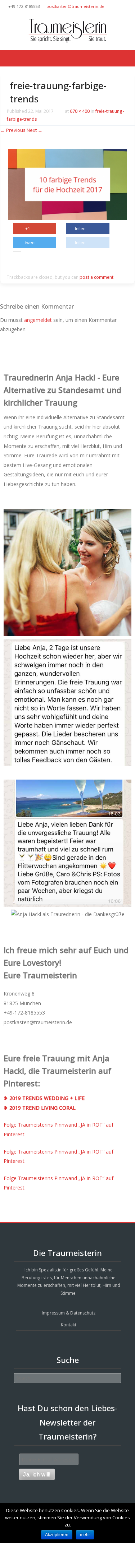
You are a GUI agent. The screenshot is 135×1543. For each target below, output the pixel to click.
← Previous (13, 130)
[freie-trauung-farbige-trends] (67, 218)
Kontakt (68, 1325)
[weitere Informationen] (17, 256)
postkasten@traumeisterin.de (75, 6)
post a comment (96, 277)
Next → (34, 130)
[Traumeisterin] (67, 30)
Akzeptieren (56, 1534)
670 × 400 (80, 111)
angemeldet (38, 320)
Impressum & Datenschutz (68, 1313)
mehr (85, 1534)
